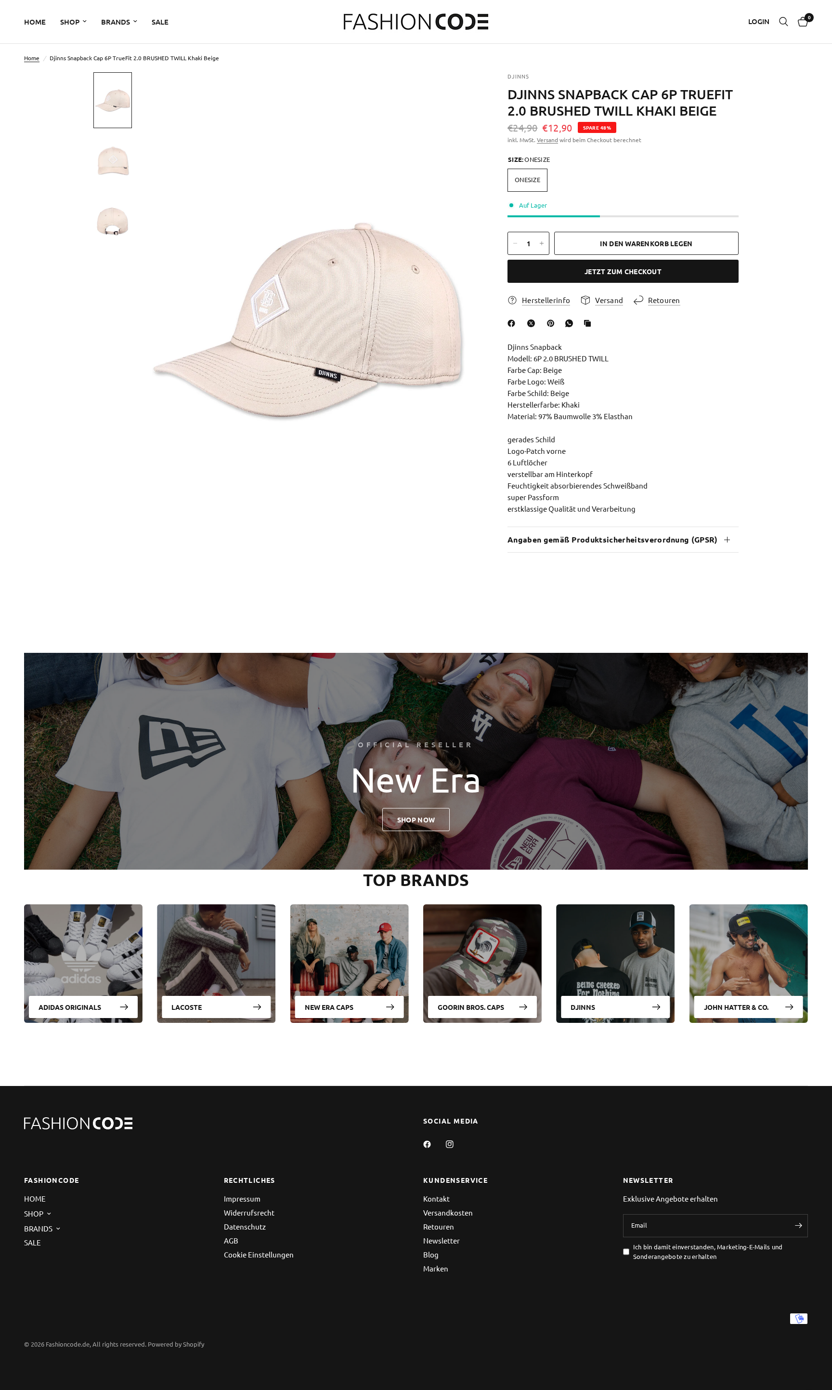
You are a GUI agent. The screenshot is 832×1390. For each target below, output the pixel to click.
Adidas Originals (70, 1007)
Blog (431, 1254)
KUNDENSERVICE (455, 1180)
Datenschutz (245, 1226)
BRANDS (115, 21)
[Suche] (783, 21)
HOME (35, 21)
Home (31, 58)
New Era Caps (329, 1007)
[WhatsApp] (571, 323)
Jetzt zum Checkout (623, 271)
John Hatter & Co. (736, 1007)
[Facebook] (513, 323)
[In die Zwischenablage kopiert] (589, 323)
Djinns (583, 1007)
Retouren (438, 1226)
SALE (160, 21)
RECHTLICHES (249, 1180)
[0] (800, 21)
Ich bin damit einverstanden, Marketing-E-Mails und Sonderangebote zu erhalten (708, 1252)
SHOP (69, 21)
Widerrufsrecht (249, 1212)
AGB (231, 1240)
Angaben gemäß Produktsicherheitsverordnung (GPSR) (612, 539)
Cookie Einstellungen (259, 1254)
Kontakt (436, 1198)
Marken (435, 1268)
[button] (416, 819)
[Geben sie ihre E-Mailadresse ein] (798, 1225)
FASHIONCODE (51, 1180)
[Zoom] (458, 92)
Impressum (242, 1198)
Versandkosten (448, 1212)
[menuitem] (38, 21)
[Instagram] (456, 1144)
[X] (533, 323)
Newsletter (441, 1240)
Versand (547, 140)
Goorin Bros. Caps (471, 1007)
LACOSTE (186, 1007)
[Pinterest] (553, 323)
